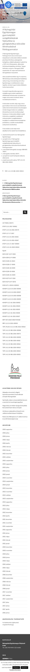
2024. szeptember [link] (7, 481)
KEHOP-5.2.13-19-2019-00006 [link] (11, 289)
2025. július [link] (5, 467)
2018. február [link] (6, 585)
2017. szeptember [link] (7, 599)
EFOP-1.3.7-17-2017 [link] (8, 233)
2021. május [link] (6, 536)
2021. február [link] (6, 540)
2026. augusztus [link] (7, 429)
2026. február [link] (6, 450)
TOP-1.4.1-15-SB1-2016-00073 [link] (11, 334)
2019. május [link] (6, 568)
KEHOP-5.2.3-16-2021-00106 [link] (11, 313)
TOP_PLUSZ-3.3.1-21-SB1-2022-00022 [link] (14, 327)
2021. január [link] (6, 543)
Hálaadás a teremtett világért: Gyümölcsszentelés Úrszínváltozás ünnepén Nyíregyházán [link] (12, 394)
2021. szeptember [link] (7, 526)
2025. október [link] (6, 457)
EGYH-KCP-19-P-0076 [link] (9, 282)
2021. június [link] (6, 533)
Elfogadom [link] (16, 667)
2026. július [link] (5, 433)
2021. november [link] (7, 523)
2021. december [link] (7, 519)
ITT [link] (13, 624)
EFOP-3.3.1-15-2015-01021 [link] (10, 237)
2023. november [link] (7, 491)
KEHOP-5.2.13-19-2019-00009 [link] (11, 299)
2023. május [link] (6, 509)
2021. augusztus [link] (7, 529)
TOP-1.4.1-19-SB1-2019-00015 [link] (11, 354)
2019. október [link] (6, 564)
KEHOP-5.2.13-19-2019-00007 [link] (11, 292)
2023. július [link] (5, 505)
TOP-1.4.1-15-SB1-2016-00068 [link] (11, 330)
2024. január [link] (6, 485)
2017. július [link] (5, 602)
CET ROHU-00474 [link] (7, 223)
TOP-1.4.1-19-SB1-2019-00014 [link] (11, 351)
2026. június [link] (6, 436)
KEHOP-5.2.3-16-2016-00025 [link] (11, 306)
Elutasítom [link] (24, 667)
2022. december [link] (7, 512)
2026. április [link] (6, 443)
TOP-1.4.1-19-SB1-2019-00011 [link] (11, 340)
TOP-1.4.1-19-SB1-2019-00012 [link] (11, 344)
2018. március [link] (6, 581)
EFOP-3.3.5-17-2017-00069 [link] (10, 244)
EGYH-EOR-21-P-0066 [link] (9, 257)
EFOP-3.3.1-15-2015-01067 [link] (10, 240)
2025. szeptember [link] (7, 460)
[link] (2, 6)
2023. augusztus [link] (7, 502)
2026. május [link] (6, 440)
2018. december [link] (7, 574)
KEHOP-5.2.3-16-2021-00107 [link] (11, 316)
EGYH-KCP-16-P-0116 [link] (8, 278)
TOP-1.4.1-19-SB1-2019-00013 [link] (14, 171)
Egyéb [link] (4, 250)
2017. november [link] (7, 592)
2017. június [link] (6, 606)
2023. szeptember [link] (7, 498)
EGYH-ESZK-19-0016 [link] (8, 271)
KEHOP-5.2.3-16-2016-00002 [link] (11, 302)
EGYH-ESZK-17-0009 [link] (8, 264)
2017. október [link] (6, 595)
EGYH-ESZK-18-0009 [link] (8, 268)
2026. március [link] (6, 446)
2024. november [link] (7, 478)
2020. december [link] (7, 547)
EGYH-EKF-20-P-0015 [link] (9, 254)
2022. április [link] (6, 516)
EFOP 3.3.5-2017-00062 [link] (9, 226)
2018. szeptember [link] (7, 578)
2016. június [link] (6, 613)
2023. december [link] (7, 488)
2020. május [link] (6, 561)
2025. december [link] (7, 453)
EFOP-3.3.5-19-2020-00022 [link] (10, 247)
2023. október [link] (6, 495)
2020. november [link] (7, 550)
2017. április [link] (6, 609)
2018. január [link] (6, 588)
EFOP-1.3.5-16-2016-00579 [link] (10, 230)
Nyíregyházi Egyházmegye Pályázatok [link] (11, 12)
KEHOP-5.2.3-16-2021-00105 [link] (11, 309)
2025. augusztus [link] (7, 464)
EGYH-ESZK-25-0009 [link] (8, 275)
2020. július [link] (5, 554)
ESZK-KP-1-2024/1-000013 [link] (10, 285)
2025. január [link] (6, 474)
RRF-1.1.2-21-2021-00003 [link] (10, 323)
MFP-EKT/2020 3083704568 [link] (11, 320)
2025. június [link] (6, 471)
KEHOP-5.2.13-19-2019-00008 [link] (11, 295)
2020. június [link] (6, 557)
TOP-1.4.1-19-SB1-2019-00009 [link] (11, 337)
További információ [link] (15, 670)
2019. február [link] (6, 571)
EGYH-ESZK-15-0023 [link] (8, 261)
